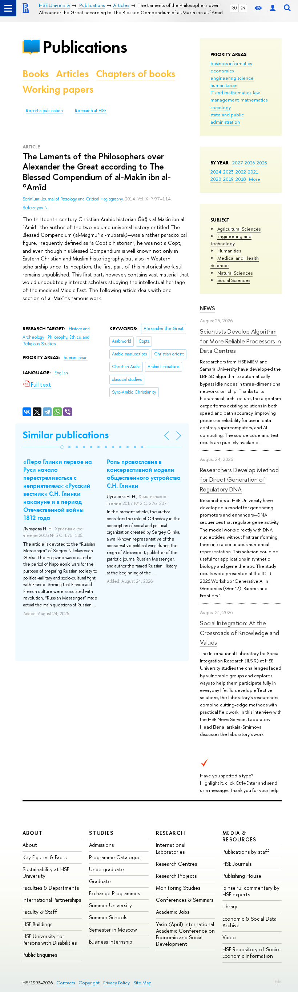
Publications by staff (245, 851)
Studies (101, 832)
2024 (215, 171)
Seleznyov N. (36, 208)
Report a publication (44, 110)
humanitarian (223, 85)
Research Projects (176, 875)
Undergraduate (106, 869)
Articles (72, 73)
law (256, 92)
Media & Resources (239, 836)
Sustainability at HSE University (46, 872)
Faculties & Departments (51, 887)
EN (243, 8)
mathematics (254, 99)
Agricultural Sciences (239, 229)
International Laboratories (170, 848)
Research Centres (176, 863)
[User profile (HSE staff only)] (272, 8)
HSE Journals (236, 863)
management (224, 99)
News (207, 308)
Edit (278, 981)
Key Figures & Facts (45, 857)
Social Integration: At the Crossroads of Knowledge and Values (239, 632)
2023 (228, 171)
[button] (62, 447)
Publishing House (241, 875)
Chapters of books (135, 73)
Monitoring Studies (178, 887)
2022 (240, 171)
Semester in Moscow (113, 929)
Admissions (101, 844)
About (33, 832)
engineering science (232, 78)
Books (36, 73)
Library (229, 906)
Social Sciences (233, 280)
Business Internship (110, 941)
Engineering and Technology (230, 240)
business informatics (231, 63)
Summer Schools (108, 917)
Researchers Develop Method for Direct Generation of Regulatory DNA (239, 479)
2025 (262, 162)
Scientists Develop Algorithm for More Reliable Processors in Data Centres (240, 341)
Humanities (229, 250)
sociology (220, 107)
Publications (85, 47)
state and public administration (227, 118)
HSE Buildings (37, 924)
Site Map (142, 983)
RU (234, 8)
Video (229, 937)
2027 (237, 162)
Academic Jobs (172, 911)
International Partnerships (52, 899)
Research (171, 832)
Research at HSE (90, 110)
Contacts (65, 983)
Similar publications (66, 435)
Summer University (110, 905)
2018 (240, 179)
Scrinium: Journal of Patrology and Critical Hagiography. (74, 199)
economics (222, 70)
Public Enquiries (40, 954)
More (254, 179)
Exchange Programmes (114, 893)
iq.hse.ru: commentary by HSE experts (250, 891)
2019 (228, 179)
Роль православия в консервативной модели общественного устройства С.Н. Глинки (144, 474)
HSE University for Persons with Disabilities (50, 939)
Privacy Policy (116, 983)
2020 (215, 179)
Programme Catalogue (115, 857)
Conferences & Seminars (184, 899)
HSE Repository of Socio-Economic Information (251, 952)
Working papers (58, 89)
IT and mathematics (230, 92)
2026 (250, 162)
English (61, 373)
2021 (253, 171)
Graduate (100, 881)
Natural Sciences (235, 273)
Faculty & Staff (40, 911)
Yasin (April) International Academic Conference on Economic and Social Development (185, 934)
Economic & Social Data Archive (249, 922)
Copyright (89, 983)
